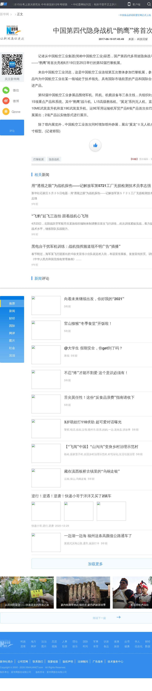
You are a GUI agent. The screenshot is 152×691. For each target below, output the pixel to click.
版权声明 (68, 661)
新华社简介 (6, 661)
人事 (64, 641)
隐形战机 (54, 159)
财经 (12, 318)
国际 (12, 325)
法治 (12, 355)
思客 (23, 646)
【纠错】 (134, 158)
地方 (33, 641)
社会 (12, 348)
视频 (54, 646)
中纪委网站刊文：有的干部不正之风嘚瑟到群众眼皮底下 (96, 4)
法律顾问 (83, 661)
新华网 (4, 14)
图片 (12, 340)
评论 (12, 130)
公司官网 (23, 661)
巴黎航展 (38, 159)
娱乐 (75, 646)
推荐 (12, 303)
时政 (23, 641)
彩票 (64, 646)
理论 (75, 641)
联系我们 (38, 661)
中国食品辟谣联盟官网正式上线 (135, 14)
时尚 (85, 646)
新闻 (12, 311)
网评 (12, 333)
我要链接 (53, 661)
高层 (54, 641)
